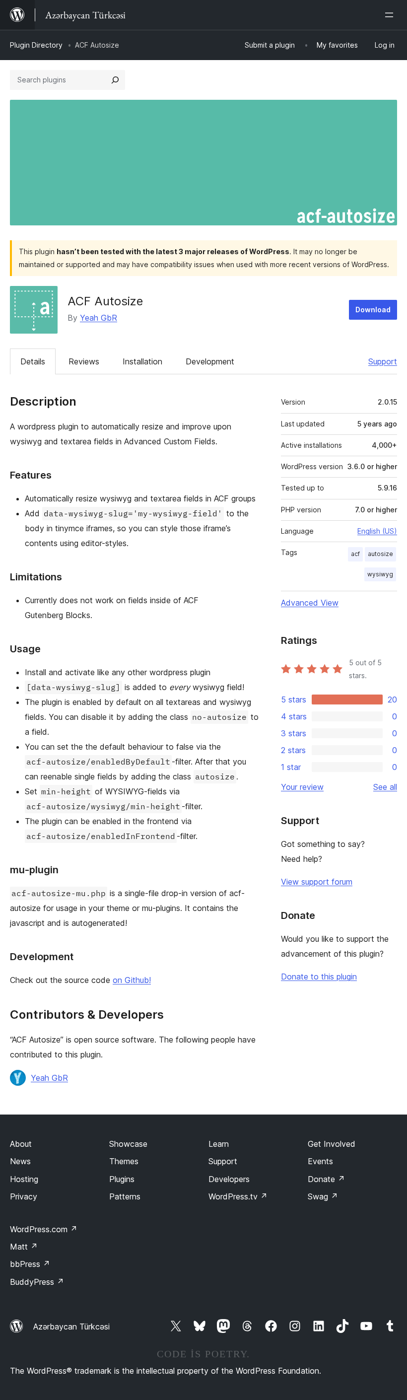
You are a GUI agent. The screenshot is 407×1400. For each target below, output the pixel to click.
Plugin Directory (36, 45)
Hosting (24, 1179)
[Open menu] (391, 15)
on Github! (132, 980)
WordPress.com (43, 1229)
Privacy (23, 1196)
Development (210, 361)
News (20, 1161)
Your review (302, 787)
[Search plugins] (115, 80)
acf (355, 554)
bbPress (30, 1264)
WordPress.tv (238, 1196)
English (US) (377, 531)
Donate (326, 1179)
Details (32, 361)
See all (385, 787)
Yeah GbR (98, 318)
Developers (229, 1179)
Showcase (128, 1144)
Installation (142, 361)
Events (320, 1161)
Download (373, 309)
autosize (380, 554)
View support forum (316, 882)
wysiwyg (380, 574)
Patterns (124, 1196)
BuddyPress (37, 1282)
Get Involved (331, 1144)
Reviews (83, 361)
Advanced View (310, 603)
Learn (218, 1144)
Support (382, 361)
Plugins (122, 1179)
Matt (24, 1247)
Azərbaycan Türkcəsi (71, 1326)
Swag (323, 1196)
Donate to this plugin (319, 976)
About (21, 1144)
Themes (123, 1161)
